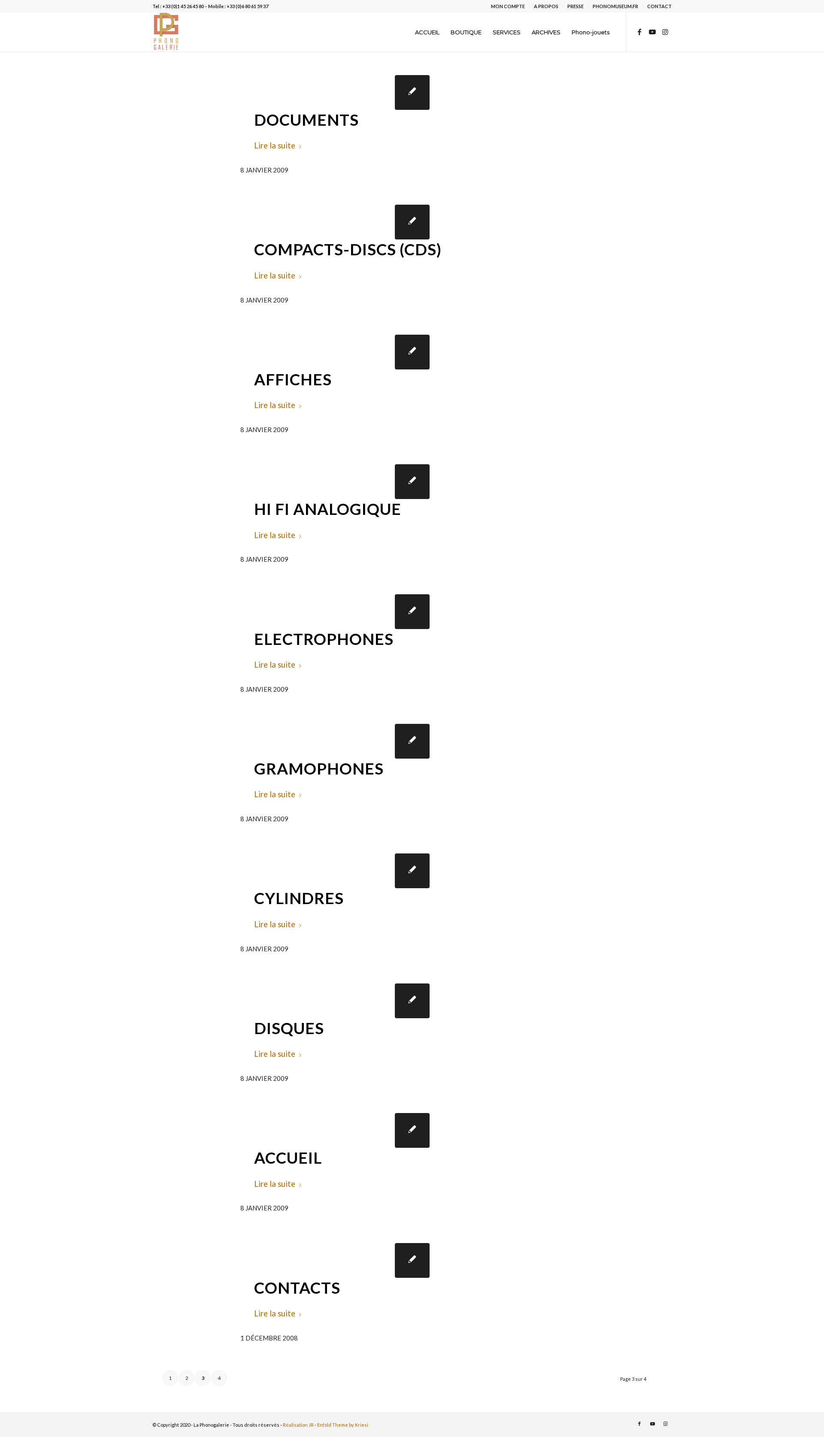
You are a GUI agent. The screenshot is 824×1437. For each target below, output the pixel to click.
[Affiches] (412, 352)
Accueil (288, 1157)
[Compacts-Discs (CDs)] (412, 222)
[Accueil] (412, 1130)
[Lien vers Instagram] (665, 31)
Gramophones (319, 768)
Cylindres (299, 898)
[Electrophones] (412, 611)
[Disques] (412, 1000)
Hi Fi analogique (327, 508)
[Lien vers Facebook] (639, 31)
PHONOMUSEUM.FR (615, 6)
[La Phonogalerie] (166, 32)
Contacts (297, 1287)
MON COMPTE (508, 6)
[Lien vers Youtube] (652, 31)
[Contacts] (412, 1260)
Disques (289, 1028)
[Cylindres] (412, 870)
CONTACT (659, 6)
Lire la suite (274, 145)
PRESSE (575, 6)
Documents (306, 119)
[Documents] (412, 92)
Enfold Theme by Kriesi (342, 1425)
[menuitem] (508, 6)
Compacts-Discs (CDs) (348, 249)
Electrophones (324, 638)
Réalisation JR (298, 1425)
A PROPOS (546, 6)
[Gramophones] (412, 741)
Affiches (293, 379)
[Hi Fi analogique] (412, 481)
